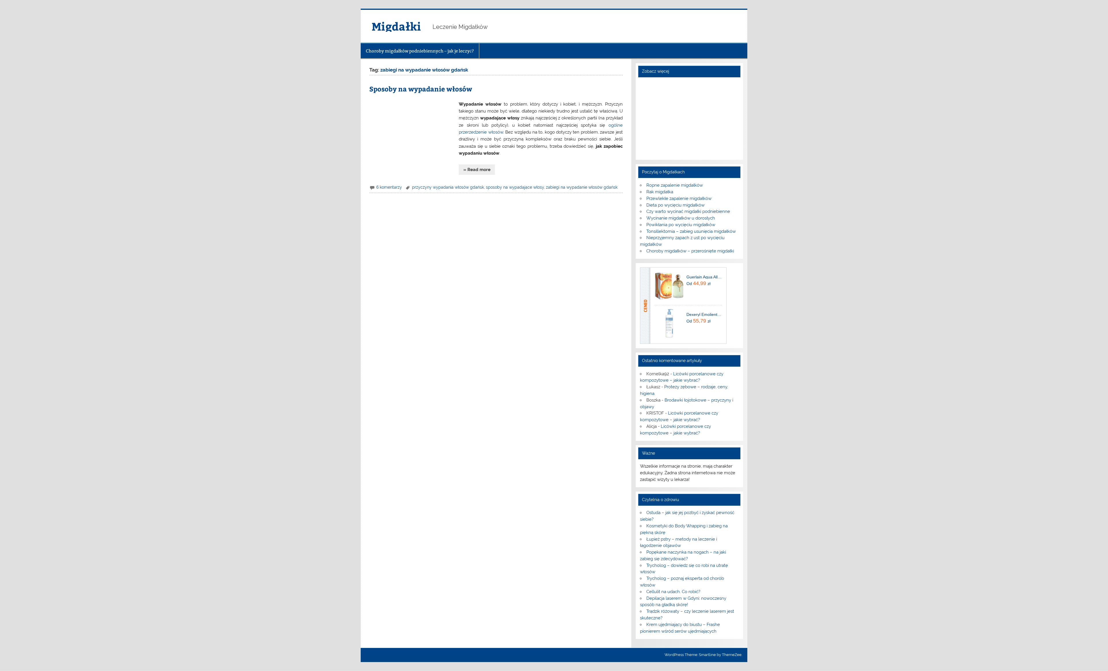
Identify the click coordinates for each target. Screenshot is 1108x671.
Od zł (698, 283)
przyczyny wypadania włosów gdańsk (448, 187)
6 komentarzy (389, 187)
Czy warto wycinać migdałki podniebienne (688, 211)
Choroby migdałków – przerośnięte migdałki (690, 251)
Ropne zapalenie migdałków (674, 185)
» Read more (477, 169)
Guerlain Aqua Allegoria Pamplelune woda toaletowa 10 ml (704, 277)
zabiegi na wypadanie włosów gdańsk (581, 187)
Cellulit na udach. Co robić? (673, 591)
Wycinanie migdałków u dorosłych (680, 218)
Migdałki (396, 26)
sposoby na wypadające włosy (515, 187)
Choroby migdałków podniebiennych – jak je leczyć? (420, 51)
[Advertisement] (412, 136)
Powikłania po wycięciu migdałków (680, 224)
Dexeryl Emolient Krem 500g (704, 314)
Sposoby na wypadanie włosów (420, 88)
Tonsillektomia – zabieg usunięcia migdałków (691, 231)
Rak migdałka (659, 191)
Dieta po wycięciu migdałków (675, 205)
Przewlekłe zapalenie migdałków (679, 198)
